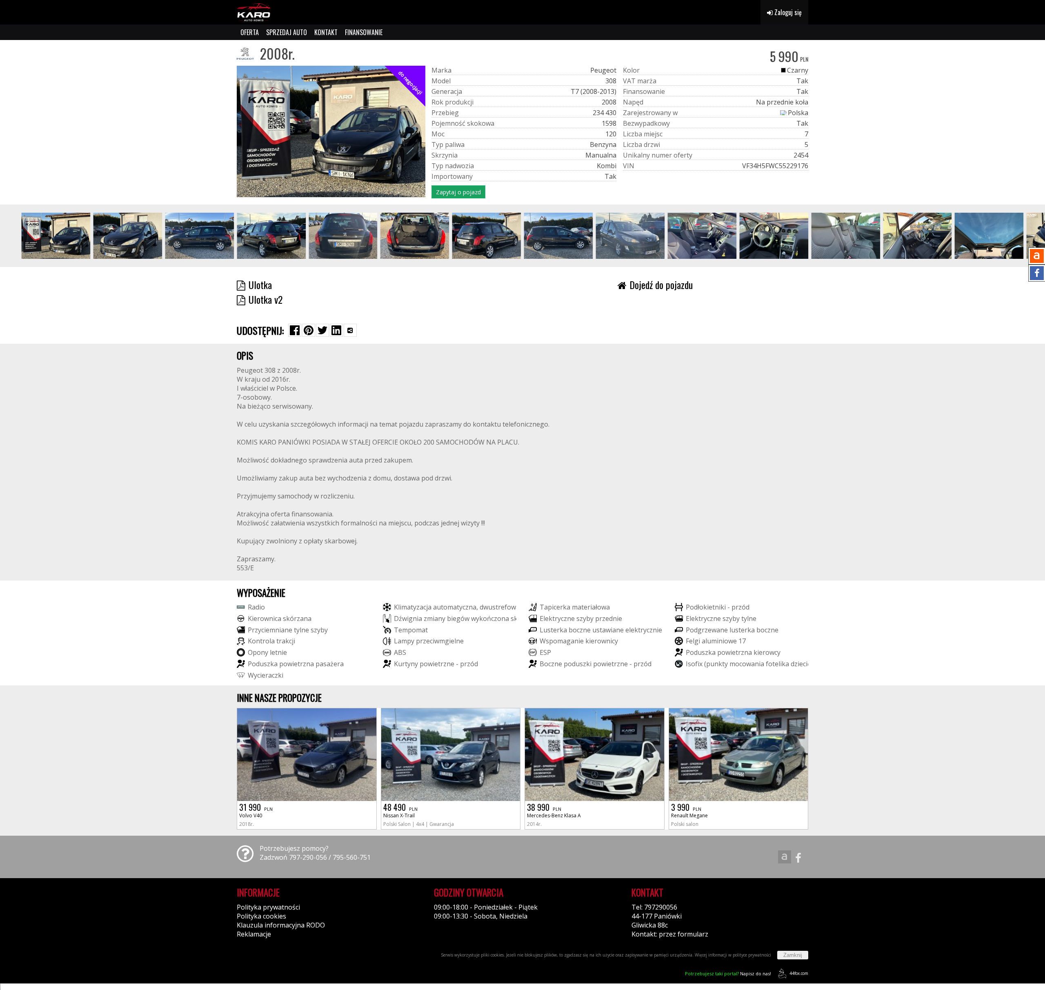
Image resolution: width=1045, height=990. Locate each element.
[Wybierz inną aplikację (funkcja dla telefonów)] (350, 330)
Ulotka (260, 284)
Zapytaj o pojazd (458, 192)
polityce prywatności (752, 955)
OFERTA (249, 32)
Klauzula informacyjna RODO (281, 925)
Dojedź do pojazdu (661, 284)
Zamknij (792, 955)
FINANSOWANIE (363, 32)
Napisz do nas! (728, 973)
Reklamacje (254, 934)
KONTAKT (326, 32)
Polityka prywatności (268, 907)
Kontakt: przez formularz (669, 934)
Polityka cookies (261, 916)
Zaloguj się (787, 12)
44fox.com (798, 973)
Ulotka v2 (265, 299)
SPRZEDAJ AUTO (286, 32)
